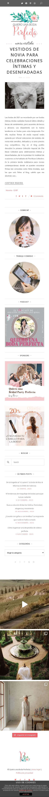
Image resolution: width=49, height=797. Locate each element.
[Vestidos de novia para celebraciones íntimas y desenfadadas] (24, 95)
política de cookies (25, 790)
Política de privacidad (24, 773)
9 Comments (38, 196)
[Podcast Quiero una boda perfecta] (24, 346)
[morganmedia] (24, 762)
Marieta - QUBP (12, 190)
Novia (19, 43)
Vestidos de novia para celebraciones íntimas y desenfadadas (24, 60)
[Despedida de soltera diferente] (24, 400)
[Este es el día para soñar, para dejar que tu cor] (24, 655)
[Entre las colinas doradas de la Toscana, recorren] (24, 604)
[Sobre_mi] (24, 247)
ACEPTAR (26, 794)
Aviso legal (36, 769)
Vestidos (28, 43)
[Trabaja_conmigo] (24, 292)
